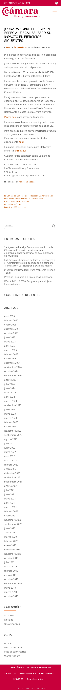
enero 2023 (10, 426)
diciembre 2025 (12, 328)
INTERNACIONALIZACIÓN (39, 667)
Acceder (8, 643)
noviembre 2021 (12, 477)
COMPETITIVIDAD (27, 673)
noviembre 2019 (12, 553)
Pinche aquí (10, 117)
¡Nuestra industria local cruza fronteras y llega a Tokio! (29, 271)
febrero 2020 (11, 541)
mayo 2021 (10, 498)
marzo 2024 (10, 401)
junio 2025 (9, 337)
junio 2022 (9, 447)
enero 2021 (10, 515)
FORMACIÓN (10, 673)
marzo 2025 (10, 350)
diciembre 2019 (12, 549)
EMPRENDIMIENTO (48, 673)
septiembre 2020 (13, 524)
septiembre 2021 (13, 481)
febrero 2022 (11, 464)
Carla (8, 47)
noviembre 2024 (12, 367)
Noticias (32, 181)
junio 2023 (9, 409)
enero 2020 (10, 545)
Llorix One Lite (20, 688)
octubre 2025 (11, 333)
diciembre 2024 (12, 362)
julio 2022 (9, 443)
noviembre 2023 (12, 405)
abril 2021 (9, 502)
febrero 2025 (11, 354)
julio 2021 (9, 490)
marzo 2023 (10, 418)
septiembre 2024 (13, 375)
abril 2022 (9, 456)
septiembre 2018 (13, 583)
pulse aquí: (20, 150)
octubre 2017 (11, 596)
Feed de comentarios (15, 651)
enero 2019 (10, 575)
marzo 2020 (10, 536)
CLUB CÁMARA (17, 667)
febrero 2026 (11, 320)
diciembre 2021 (12, 473)
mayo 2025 (10, 341)
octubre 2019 (11, 558)
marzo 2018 (10, 592)
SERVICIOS (18, 679)
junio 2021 (9, 494)
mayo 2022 (10, 451)
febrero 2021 (11, 511)
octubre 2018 (11, 579)
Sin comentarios (20, 47)
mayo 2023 (10, 413)
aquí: (21, 141)
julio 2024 (9, 384)
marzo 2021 (10, 507)
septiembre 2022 (13, 435)
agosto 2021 (10, 485)
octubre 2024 (11, 371)
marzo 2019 (10, 566)
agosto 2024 (10, 379)
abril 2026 (9, 316)
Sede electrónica (35, 679)
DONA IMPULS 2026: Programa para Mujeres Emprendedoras (28, 283)
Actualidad (23, 181)
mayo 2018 (10, 587)
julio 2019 (9, 562)
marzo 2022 (10, 460)
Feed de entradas (13, 647)
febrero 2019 (11, 570)
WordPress (42, 688)
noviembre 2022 (12, 430)
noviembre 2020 (12, 519)
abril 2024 (9, 396)
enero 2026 (10, 324)
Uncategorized (12, 623)
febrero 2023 (11, 422)
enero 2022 (10, 468)
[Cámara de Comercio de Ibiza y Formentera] (21, 11)
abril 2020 (9, 532)
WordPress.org (12, 655)
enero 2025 (10, 358)
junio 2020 (9, 528)
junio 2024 (9, 388)
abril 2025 (9, 345)
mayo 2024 (10, 392)
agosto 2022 (10, 439)
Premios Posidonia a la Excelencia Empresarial (28, 277)
